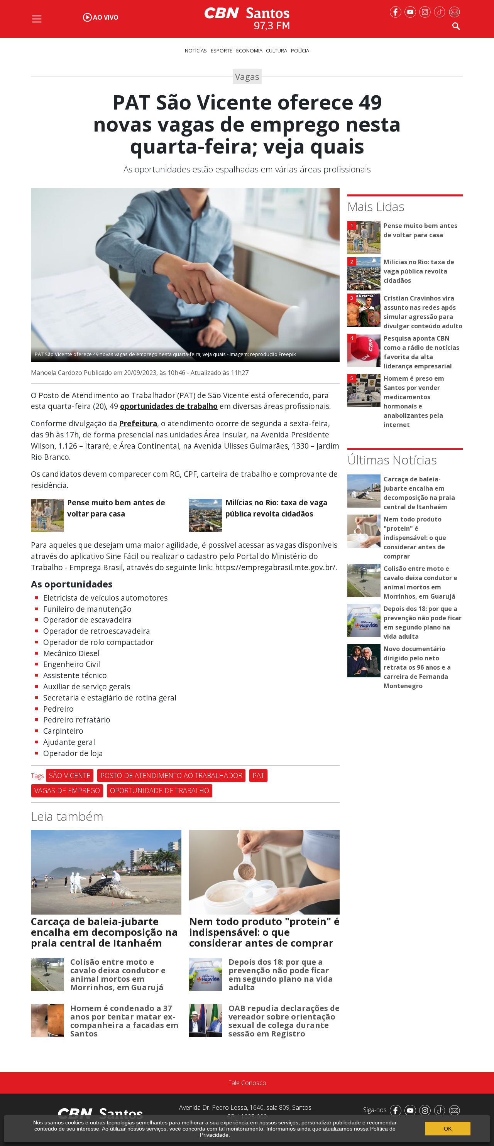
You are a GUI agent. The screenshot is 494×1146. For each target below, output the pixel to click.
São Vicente (69, 775)
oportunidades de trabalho (169, 406)
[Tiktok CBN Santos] (441, 11)
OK (448, 1129)
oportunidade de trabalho (159, 790)
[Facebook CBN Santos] (397, 11)
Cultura (276, 50)
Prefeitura (138, 423)
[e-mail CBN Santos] (455, 11)
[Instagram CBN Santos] (426, 11)
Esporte (221, 50)
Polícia (300, 50)
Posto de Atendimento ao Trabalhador (171, 775)
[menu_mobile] (36, 19)
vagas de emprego (67, 790)
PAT (258, 775)
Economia (249, 50)
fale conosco (247, 1082)
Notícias (196, 50)
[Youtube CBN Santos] (411, 11)
